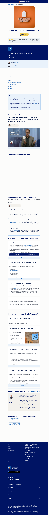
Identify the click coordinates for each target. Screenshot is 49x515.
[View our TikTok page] (18, 479)
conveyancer (16, 288)
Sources (9, 90)
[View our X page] (16, 479)
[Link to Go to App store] (17, 472)
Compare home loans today (14, 418)
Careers (9, 448)
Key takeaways (10, 74)
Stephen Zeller (17, 65)
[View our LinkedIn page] (12, 479)
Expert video (10, 76)
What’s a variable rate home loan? (15, 423)
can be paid (32, 105)
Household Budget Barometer (13, 459)
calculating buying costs (14, 222)
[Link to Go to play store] (11, 472)
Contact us (10, 446)
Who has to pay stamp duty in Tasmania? (14, 84)
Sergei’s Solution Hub (12, 457)
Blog (9, 456)
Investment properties (14, 270)
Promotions (27, 458)
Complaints (27, 460)
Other (9, 498)
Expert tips (9, 80)
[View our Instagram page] (10, 479)
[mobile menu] (9, 1)
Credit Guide (27, 450)
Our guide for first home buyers (14, 420)
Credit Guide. (36, 508)
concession (35, 103)
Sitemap (9, 461)
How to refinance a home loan (14, 419)
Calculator (9, 78)
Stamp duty (12, 211)
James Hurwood (16, 62)
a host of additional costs (27, 245)
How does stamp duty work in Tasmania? (14, 82)
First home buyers (12, 320)
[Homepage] (24, 2)
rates (17, 102)
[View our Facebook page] (8, 479)
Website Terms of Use (29, 456)
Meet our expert (10, 86)
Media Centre (10, 452)
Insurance (10, 487)
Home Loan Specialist (15, 230)
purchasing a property (33, 211)
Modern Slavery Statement (30, 452)
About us (9, 444)
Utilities (10, 491)
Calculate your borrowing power (14, 424)
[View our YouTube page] (14, 479)
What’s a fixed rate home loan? (14, 422)
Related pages (10, 88)
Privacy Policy (27, 454)
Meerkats (9, 454)
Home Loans (12, 4)
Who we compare (11, 450)
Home (9, 4)
